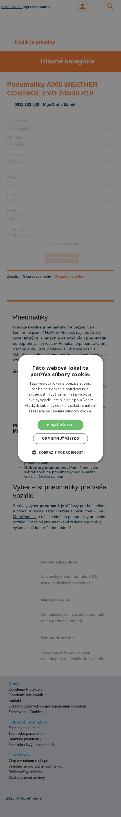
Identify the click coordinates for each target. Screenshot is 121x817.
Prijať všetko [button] (60, 425)
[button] (60, 452)
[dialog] (60, 408)
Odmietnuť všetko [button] (60, 438)
